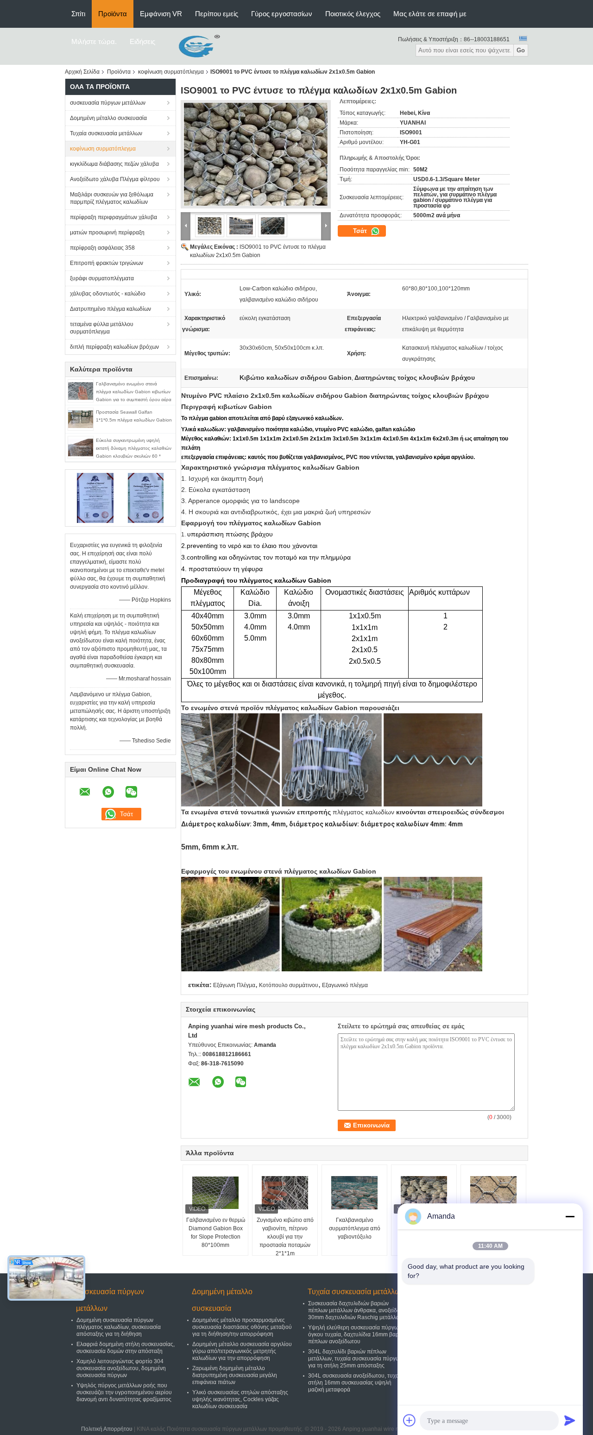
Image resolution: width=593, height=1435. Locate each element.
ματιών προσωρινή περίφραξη (107, 232)
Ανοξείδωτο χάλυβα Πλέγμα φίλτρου (115, 179)
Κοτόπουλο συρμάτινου (288, 985)
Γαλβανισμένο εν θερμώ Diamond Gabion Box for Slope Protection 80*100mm (215, 1232)
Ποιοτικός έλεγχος (352, 14)
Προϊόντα (112, 14)
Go (521, 50)
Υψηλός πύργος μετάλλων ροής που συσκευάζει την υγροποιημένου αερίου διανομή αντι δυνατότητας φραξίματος (124, 1392)
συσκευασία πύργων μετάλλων (107, 103)
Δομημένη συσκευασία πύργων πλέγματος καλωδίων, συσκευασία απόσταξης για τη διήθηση (118, 1327)
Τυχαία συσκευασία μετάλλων (106, 133)
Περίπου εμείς (216, 14)
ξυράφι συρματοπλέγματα (102, 278)
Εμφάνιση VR (161, 14)
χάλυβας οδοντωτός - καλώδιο (107, 293)
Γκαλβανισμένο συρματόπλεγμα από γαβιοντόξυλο (354, 1228)
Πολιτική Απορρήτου (106, 1429)
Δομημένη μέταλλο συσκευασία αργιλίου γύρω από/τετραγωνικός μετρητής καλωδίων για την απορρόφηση (242, 1351)
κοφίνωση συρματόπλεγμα (171, 72)
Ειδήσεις (142, 41)
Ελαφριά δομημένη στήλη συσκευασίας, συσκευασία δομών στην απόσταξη (125, 1347)
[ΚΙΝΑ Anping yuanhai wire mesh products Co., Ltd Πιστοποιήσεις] (95, 497)
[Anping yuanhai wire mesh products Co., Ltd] (192, 46)
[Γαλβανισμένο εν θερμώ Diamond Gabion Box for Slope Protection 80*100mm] (215, 1193)
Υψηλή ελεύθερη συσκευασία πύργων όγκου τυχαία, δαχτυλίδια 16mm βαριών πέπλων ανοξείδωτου (357, 1334)
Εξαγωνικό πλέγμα (345, 985)
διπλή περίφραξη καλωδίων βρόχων (114, 347)
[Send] (569, 1420)
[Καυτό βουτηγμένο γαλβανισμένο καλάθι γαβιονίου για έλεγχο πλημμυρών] (423, 1193)
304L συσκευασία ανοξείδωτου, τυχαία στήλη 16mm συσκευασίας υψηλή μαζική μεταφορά (356, 1382)
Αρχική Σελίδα (82, 72)
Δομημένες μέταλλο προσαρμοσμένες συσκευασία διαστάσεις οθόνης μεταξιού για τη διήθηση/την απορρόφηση (242, 1327)
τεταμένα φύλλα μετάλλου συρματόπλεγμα (101, 328)
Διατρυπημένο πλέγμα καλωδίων (110, 309)
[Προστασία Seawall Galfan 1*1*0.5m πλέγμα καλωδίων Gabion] (80, 418)
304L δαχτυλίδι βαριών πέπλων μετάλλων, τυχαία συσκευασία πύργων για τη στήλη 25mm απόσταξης (355, 1358)
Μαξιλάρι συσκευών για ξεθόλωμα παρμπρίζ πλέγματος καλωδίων (111, 198)
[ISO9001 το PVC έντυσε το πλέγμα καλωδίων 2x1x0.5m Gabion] (255, 154)
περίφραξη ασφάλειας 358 (102, 248)
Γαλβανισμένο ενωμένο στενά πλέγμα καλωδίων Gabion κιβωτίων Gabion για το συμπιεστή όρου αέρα (133, 391)
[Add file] (409, 1420)
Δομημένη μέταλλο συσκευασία (108, 118)
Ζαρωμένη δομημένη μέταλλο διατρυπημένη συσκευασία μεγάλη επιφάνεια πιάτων (234, 1375)
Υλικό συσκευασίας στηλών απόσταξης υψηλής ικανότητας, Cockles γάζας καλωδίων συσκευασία (240, 1399)
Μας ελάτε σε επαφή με (430, 14)
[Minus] (569, 1216)
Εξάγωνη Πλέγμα (234, 985)
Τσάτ (361, 230)
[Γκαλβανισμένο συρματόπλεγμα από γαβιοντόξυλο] (354, 1193)
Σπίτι (78, 14)
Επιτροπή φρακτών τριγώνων (106, 263)
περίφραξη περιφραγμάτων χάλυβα (113, 217)
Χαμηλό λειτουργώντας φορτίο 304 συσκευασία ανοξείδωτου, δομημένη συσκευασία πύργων (121, 1368)
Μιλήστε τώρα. (94, 41)
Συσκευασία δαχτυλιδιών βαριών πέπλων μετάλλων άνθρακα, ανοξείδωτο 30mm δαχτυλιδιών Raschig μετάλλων (357, 1310)
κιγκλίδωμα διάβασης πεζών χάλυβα (114, 164)
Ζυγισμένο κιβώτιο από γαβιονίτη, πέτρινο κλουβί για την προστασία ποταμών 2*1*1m (285, 1237)
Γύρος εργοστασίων (281, 14)
